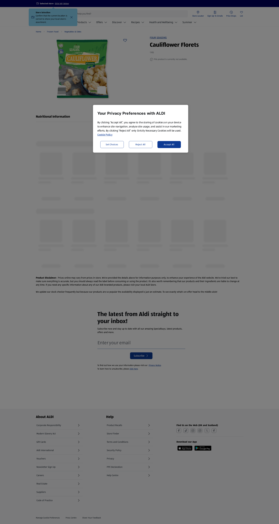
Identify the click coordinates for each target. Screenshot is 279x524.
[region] (140, 129)
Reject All (140, 144)
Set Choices (112, 144)
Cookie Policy (105, 135)
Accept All (169, 144)
